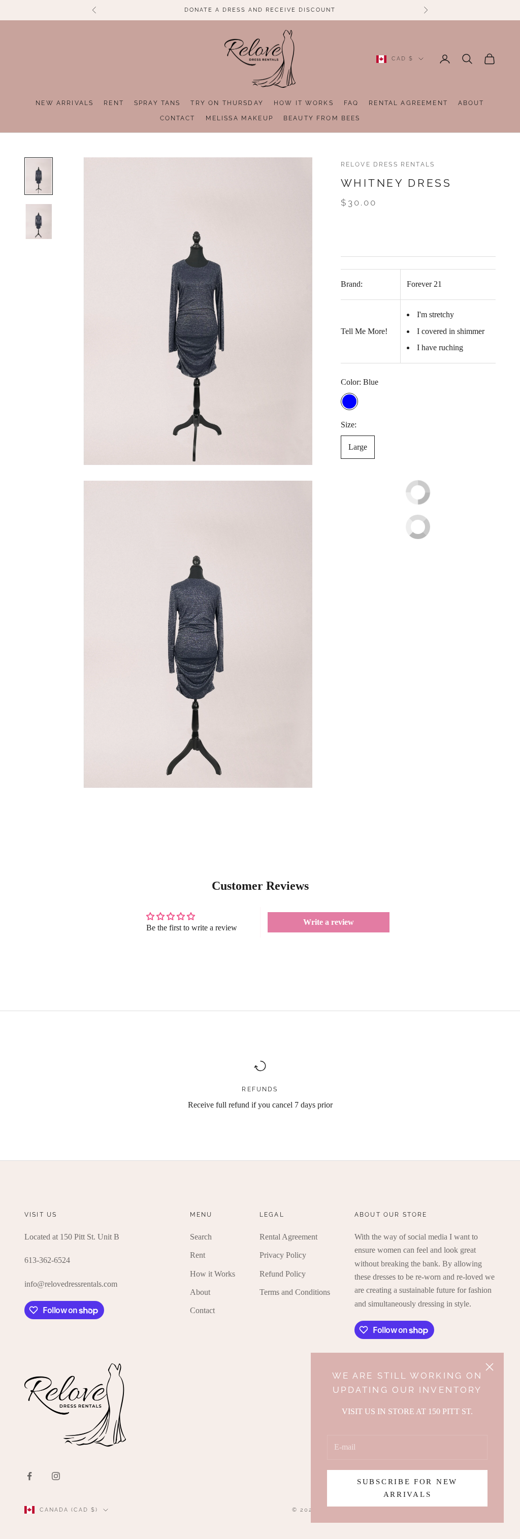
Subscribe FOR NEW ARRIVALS (407, 1488)
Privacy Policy (282, 1255)
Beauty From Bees (322, 118)
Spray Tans (157, 103)
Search (201, 1236)
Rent (114, 103)
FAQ (351, 103)
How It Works (304, 103)
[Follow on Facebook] (29, 1476)
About (471, 103)
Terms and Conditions (294, 1292)
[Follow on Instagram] (56, 1476)
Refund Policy (282, 1273)
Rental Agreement (408, 103)
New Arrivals (64, 103)
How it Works (212, 1273)
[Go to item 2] (38, 221)
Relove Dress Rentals (388, 164)
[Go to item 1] (38, 175)
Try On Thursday (226, 103)
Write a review (328, 922)
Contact (178, 118)
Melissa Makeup (239, 118)
